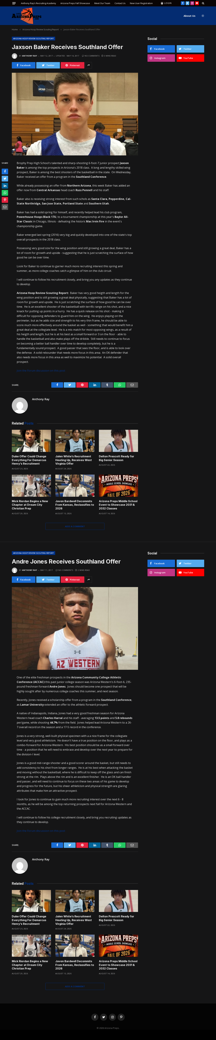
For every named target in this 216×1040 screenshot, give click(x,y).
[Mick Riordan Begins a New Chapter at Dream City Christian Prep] (31, 486)
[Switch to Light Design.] (202, 15)
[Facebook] (5, 171)
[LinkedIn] (5, 186)
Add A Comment (75, 526)
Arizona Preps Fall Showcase (75, 3)
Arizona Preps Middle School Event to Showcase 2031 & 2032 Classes (118, 504)
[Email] (5, 207)
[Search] (202, 3)
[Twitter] (5, 178)
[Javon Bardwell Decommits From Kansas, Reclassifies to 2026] (74, 486)
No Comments (92, 55)
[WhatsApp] (5, 193)
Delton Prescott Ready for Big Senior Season (116, 458)
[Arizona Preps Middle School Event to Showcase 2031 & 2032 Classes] (118, 486)
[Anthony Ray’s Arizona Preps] (26, 16)
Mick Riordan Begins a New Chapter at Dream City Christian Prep (30, 504)
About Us (189, 15)
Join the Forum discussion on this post (41, 370)
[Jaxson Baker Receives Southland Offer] (75, 114)
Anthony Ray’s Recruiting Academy (38, 3)
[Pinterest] (5, 200)
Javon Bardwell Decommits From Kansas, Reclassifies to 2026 (74, 504)
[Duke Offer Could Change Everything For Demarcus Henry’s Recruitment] (31, 441)
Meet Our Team (102, 3)
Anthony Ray (29, 55)
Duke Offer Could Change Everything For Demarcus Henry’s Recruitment (29, 460)
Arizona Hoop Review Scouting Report (33, 38)
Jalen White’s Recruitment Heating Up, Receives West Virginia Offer (73, 460)
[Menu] (14, 3)
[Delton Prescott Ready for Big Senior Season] (118, 441)
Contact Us (120, 3)
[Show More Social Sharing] (88, 65)
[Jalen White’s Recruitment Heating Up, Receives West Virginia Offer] (74, 441)
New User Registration (141, 3)
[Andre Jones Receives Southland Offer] (75, 628)
